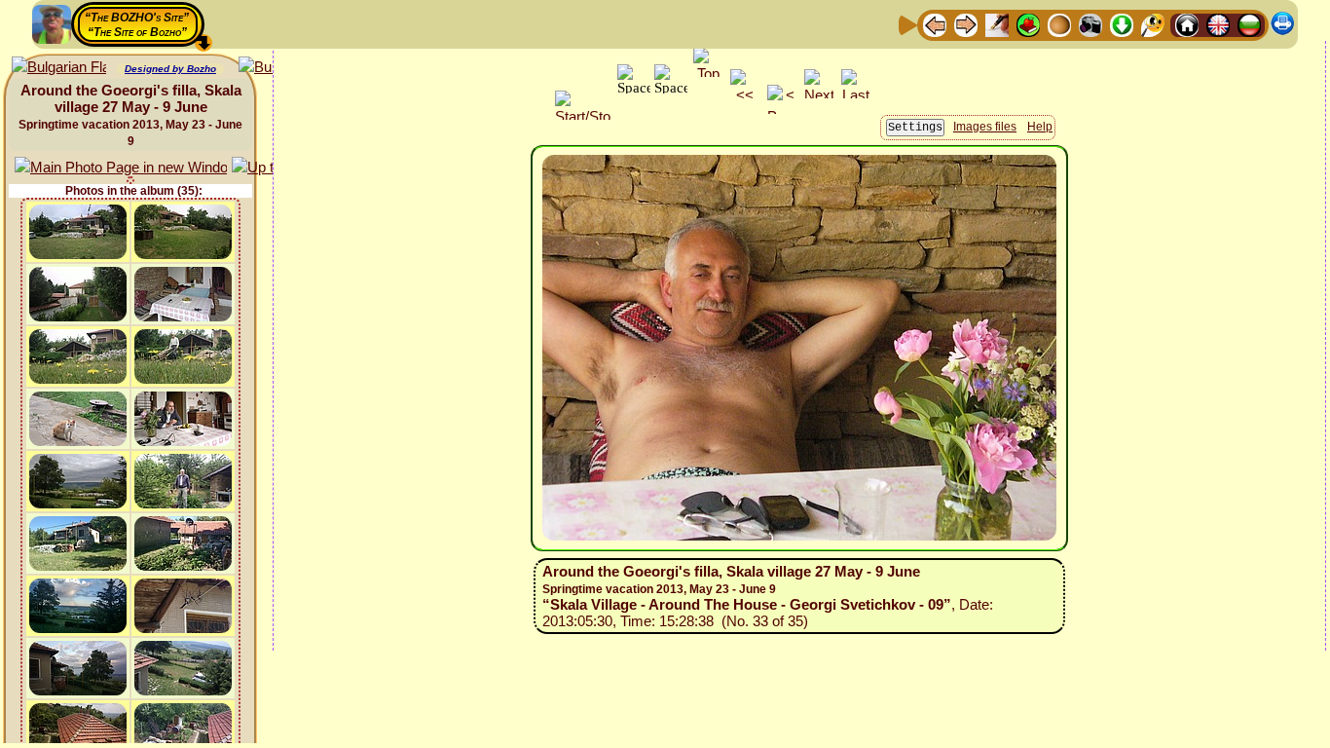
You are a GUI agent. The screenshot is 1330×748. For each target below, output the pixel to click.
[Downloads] (1121, 24)
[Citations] (1028, 24)
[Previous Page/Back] (934, 24)
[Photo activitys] (1090, 24)
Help (1040, 126)
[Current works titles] (1059, 24)
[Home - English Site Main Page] (1218, 24)
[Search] (1152, 24)
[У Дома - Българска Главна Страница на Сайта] (1249, 24)
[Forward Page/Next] (966, 24)
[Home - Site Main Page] (1187, 24)
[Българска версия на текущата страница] (59, 67)
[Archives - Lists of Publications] (997, 24)
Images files (984, 126)
